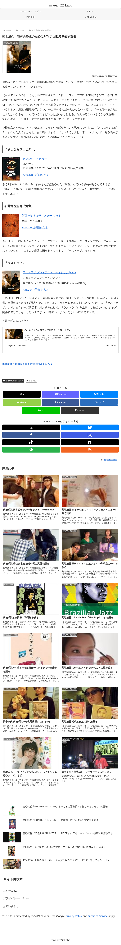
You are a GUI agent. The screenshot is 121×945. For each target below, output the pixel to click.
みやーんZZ (10, 890)
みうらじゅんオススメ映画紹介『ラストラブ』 (47, 330)
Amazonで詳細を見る (36, 174)
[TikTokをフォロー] (31, 442)
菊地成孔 (32, 381)
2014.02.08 (110, 345)
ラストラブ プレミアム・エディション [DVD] (49, 272)
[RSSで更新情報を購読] (90, 450)
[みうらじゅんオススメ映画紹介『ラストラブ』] (14, 334)
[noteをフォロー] (90, 442)
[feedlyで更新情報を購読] (31, 450)
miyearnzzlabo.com (17, 345)
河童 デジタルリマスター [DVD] (41, 215)
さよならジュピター (35, 158)
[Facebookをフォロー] (31, 435)
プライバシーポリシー (16, 898)
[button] (80, 410)
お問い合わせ (11, 906)
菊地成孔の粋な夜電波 (14, 381)
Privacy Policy (74, 916)
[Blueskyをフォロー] (90, 427)
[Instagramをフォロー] (90, 435)
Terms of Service (98, 916)
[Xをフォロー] (31, 427)
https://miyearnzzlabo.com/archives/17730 (27, 363)
